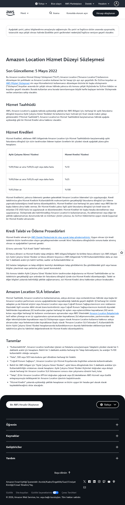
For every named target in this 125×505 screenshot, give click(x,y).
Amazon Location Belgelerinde (104, 313)
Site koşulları (22, 492)
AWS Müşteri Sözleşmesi (18, 83)
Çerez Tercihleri (69, 492)
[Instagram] (99, 482)
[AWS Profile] (116, 3)
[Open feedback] (121, 252)
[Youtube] (109, 482)
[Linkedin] (94, 482)
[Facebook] (89, 482)
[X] (84, 482)
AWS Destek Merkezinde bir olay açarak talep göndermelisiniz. (60, 237)
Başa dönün (60, 472)
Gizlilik (9, 492)
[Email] (84, 488)
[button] (106, 13)
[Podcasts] (114, 482)
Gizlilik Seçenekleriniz (41, 492)
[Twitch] (104, 482)
